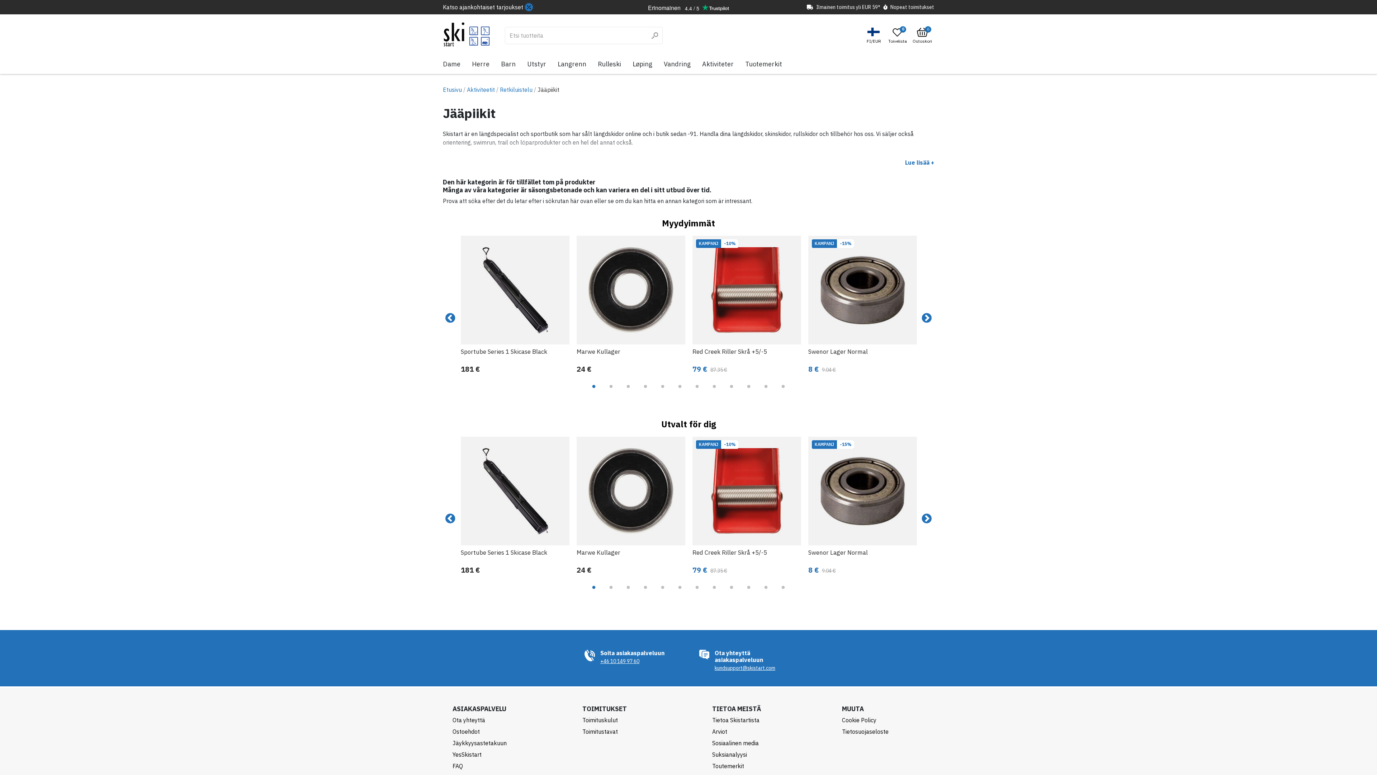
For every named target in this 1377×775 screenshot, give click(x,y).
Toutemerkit (728, 766)
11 (766, 391)
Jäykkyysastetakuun (480, 743)
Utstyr (536, 64)
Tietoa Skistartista (736, 720)
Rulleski (609, 64)
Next (926, 318)
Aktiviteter (718, 64)
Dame (451, 64)
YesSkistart (467, 754)
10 (748, 391)
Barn (508, 64)
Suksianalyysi (729, 754)
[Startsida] (467, 34)
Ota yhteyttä (469, 720)
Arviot (719, 731)
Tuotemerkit (763, 64)
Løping (642, 64)
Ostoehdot (466, 731)
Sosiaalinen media (735, 743)
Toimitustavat (600, 731)
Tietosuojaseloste (865, 731)
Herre (480, 64)
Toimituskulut (600, 720)
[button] (875, 35)
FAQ (458, 766)
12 (783, 391)
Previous (450, 318)
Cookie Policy (859, 720)
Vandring (677, 64)
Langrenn (572, 64)
